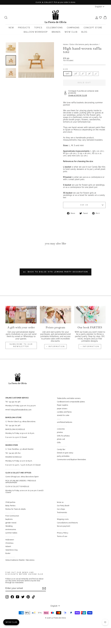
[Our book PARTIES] (90, 314)
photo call (61, 439)
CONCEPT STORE (93, 28)
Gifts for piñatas (63, 436)
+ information (55, 346)
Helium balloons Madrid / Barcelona (19, 560)
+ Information (90, 346)
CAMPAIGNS (73, 28)
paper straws (62, 409)
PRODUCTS (24, 28)
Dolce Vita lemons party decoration (84, 44)
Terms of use (62, 536)
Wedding (8, 526)
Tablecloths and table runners (69, 398)
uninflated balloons (64, 422)
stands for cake (63, 415)
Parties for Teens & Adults (15, 509)
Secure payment (63, 526)
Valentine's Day (11, 550)
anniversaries (10, 529)
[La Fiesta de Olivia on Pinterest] (28, 596)
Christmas (9, 543)
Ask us (84, 205)
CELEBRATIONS (54, 28)
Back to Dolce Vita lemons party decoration (57, 272)
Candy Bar (61, 449)
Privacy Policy (62, 533)
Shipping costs (63, 519)
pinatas (60, 432)
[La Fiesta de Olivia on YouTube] (17, 596)
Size (65, 69)
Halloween (9, 540)
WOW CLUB (71, 32)
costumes (61, 429)
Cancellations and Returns (67, 523)
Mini (67, 74)
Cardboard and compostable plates (71, 402)
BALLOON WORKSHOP (36, 32)
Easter (7, 553)
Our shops (61, 509)
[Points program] (55, 314)
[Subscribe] (44, 588)
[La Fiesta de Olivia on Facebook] (12, 596)
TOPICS (38, 28)
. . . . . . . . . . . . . (62, 426)
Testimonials (62, 512)
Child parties (10, 502)
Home (65, 44)
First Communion (12, 516)
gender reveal (10, 523)
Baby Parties (10, 506)
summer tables (11, 533)
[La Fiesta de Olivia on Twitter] (23, 596)
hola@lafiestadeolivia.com (21, 410)
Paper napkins (62, 405)
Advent (8, 546)
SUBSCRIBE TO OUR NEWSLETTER (21, 345)
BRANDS (56, 32)
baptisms (9, 519)
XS (75, 74)
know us (60, 502)
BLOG (84, 32)
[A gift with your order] (21, 314)
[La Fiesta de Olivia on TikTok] (33, 596)
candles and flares (64, 412)
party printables (63, 456)
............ (59, 419)
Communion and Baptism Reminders (71, 459)
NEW (11, 28)
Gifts (59, 443)
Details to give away (65, 453)
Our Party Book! (63, 506)
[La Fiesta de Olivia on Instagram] (7, 596)
